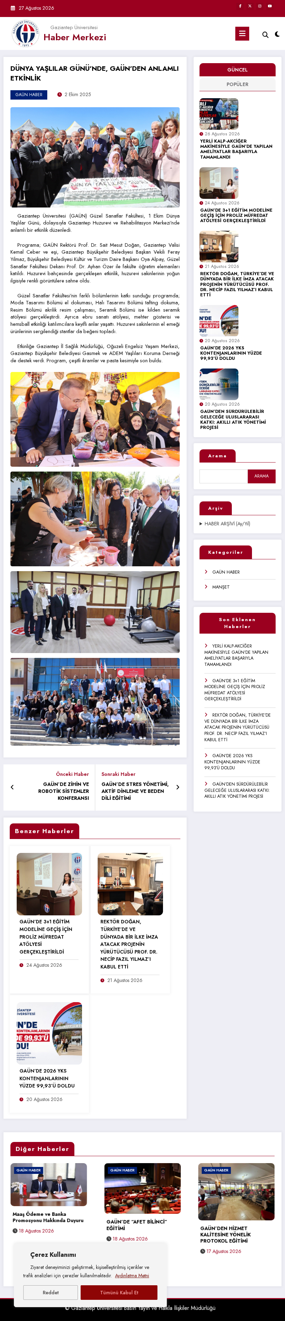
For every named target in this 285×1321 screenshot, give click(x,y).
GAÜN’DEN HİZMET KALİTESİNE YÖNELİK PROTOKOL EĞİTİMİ (131, 1234)
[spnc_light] (277, 34)
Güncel (237, 69)
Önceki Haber (72, 774)
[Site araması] (265, 35)
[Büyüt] (170, 116)
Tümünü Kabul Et (119, 1292)
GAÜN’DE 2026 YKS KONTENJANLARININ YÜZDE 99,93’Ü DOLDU (231, 354)
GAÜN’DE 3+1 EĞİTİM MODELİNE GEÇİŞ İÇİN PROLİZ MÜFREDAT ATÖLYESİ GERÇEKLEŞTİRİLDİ (236, 216)
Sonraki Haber (118, 774)
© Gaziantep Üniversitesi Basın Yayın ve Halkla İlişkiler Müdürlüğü (140, 1308)
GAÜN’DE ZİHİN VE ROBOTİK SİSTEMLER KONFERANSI (63, 791)
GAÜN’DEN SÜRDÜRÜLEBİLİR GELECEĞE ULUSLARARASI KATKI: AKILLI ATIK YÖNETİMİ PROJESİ (233, 419)
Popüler (238, 84)
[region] (90, 1275)
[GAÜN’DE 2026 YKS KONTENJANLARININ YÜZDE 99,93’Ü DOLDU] (49, 1032)
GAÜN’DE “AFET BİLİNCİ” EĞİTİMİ (43, 1225)
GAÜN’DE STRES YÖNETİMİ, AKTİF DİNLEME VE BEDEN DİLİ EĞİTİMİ (135, 791)
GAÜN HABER (226, 572)
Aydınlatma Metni (132, 1275)
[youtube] (270, 6)
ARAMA (261, 476)
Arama (217, 455)
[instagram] (259, 6)
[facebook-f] (240, 6)
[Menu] (242, 34)
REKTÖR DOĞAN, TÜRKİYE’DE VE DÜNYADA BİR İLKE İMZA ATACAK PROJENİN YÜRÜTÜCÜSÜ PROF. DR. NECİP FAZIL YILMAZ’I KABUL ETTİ (237, 284)
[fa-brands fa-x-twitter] (250, 6)
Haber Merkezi (74, 37)
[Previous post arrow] (12, 787)
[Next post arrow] (178, 787)
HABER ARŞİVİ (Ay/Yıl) (227, 523)
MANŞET (221, 587)
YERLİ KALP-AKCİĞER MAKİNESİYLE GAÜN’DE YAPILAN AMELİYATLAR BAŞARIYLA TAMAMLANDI (236, 149)
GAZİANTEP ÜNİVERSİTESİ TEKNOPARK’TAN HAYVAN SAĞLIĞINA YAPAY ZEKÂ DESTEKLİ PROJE (232, 1238)
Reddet (51, 1292)
